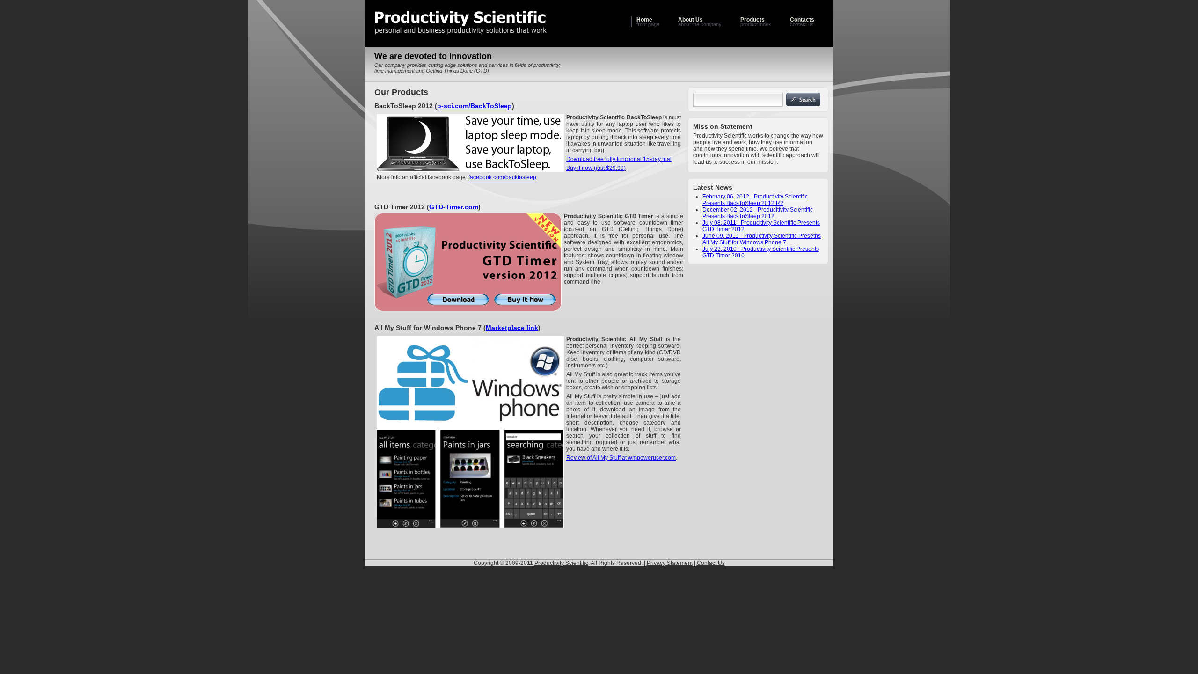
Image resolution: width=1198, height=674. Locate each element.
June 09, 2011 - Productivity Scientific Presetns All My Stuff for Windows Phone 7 (761, 239)
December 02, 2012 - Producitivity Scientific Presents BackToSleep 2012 (757, 213)
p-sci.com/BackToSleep (474, 106)
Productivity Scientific (561, 563)
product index (755, 21)
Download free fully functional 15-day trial (619, 159)
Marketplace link (512, 327)
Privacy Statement (670, 563)
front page (647, 21)
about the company (700, 21)
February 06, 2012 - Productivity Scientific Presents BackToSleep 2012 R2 (755, 199)
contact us (802, 21)
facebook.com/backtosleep (502, 177)
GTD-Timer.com (453, 207)
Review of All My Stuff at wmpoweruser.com (621, 457)
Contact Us (711, 563)
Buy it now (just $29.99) (596, 168)
